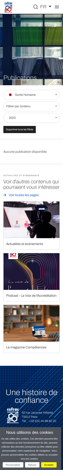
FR (44, 6)
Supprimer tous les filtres (19, 129)
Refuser (32, 464)
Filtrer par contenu (18, 106)
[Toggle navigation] (57, 7)
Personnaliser (13, 464)
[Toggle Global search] (35, 6)
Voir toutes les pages (24, 195)
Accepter (49, 464)
